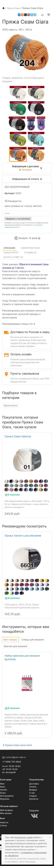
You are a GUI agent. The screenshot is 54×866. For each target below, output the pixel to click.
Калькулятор (11, 252)
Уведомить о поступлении (18, 219)
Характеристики (30, 248)
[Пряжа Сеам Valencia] (27, 460)
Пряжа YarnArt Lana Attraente (22, 535)
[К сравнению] (42, 14)
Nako (2, 786)
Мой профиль (6, 810)
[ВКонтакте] (19, 14)
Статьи (3, 825)
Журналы (4, 799)
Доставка (34, 783)
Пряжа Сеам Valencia (17, 436)
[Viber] (28, 14)
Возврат (33, 789)
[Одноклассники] (22, 14)
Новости (4, 822)
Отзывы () (30, 252)
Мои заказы (6, 813)
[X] (25, 14)
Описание (9, 248)
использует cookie (24, 837)
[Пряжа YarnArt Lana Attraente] (27, 558)
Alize (2, 783)
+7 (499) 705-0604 (11, 761)
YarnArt (3, 789)
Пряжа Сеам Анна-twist (18, 745)
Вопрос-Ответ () (13, 257)
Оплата (32, 786)
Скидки (33, 796)
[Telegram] (35, 14)
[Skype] (32, 14)
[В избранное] (49, 14)
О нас (32, 793)
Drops (3, 793)
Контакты (33, 799)
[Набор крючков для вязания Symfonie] (27, 682)
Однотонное (10, 405)
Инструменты (7, 796)
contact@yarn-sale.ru (15, 757)
